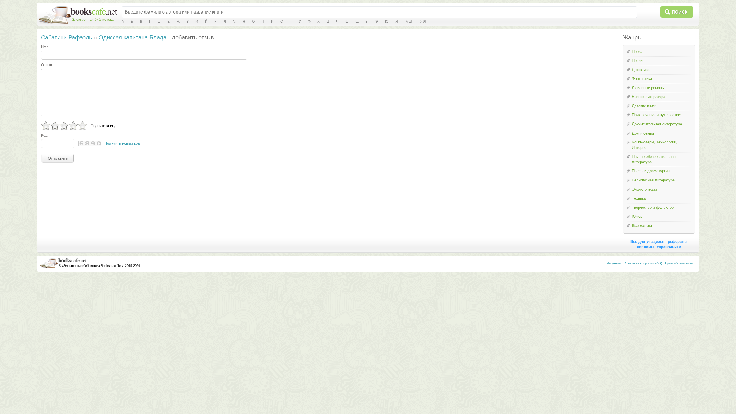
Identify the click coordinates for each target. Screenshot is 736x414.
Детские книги (644, 106)
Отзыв (46, 65)
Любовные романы (648, 88)
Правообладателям (679, 263)
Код (44, 135)
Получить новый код (122, 143)
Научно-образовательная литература (654, 159)
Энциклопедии (644, 189)
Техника (639, 198)
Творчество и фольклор (653, 207)
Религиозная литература (653, 180)
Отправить (58, 158)
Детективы (641, 70)
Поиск (679, 11)
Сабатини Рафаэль (66, 37)
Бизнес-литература (648, 97)
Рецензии (614, 263)
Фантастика (642, 78)
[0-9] (422, 22)
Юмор (637, 216)
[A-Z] (408, 22)
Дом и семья (643, 133)
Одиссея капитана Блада (132, 37)
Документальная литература (657, 124)
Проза (637, 51)
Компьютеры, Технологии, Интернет (654, 145)
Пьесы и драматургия (651, 171)
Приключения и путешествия (657, 115)
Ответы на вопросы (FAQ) (643, 263)
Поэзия (638, 60)
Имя (44, 47)
